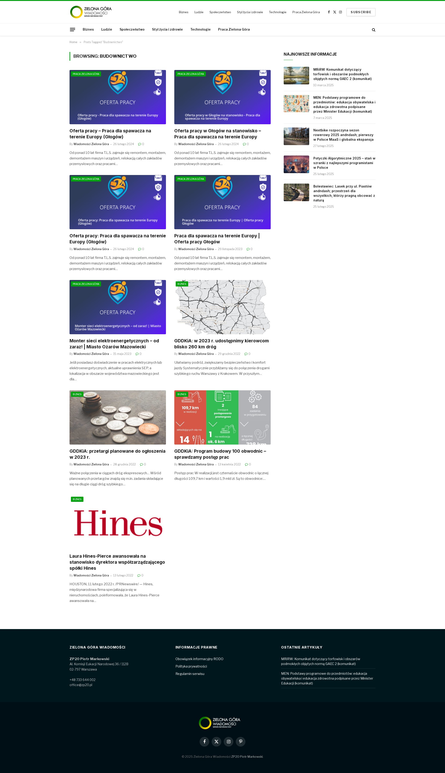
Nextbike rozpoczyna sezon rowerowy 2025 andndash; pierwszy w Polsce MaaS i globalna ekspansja (343, 134)
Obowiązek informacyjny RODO (199, 659)
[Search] (373, 29)
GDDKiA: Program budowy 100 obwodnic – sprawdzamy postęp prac (220, 454)
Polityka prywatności (191, 666)
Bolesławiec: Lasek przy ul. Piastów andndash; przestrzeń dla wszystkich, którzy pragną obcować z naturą (344, 193)
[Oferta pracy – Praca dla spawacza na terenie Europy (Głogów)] (118, 97)
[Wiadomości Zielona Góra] (94, 12)
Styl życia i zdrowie (250, 12)
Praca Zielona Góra (306, 12)
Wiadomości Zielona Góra (91, 144)
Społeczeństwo (220, 12)
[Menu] (72, 29)
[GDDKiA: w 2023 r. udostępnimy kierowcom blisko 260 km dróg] (222, 307)
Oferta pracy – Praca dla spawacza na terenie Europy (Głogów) (110, 134)
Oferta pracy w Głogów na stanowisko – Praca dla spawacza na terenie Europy (217, 134)
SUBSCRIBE (361, 12)
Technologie (277, 12)
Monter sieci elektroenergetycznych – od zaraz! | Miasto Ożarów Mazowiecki (114, 344)
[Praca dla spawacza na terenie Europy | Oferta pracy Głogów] (222, 202)
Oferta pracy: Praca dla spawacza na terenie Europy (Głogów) (118, 239)
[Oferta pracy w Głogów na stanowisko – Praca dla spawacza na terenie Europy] (222, 97)
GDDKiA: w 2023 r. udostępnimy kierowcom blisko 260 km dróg (221, 344)
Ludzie (198, 12)
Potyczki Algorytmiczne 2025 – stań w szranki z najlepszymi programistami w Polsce (344, 162)
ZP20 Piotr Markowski (247, 756)
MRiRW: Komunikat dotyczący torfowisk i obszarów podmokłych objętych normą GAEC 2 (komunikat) (342, 74)
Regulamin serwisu (189, 674)
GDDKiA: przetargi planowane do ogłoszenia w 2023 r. (117, 454)
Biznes (183, 12)
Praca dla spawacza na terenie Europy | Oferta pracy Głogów (217, 239)
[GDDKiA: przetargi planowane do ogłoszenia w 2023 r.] (118, 417)
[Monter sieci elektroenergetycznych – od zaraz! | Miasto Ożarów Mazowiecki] (118, 307)
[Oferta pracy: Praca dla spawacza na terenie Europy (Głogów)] (118, 202)
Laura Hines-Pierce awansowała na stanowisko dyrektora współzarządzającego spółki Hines (117, 562)
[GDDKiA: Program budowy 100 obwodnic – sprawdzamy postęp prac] (222, 417)
